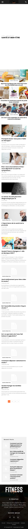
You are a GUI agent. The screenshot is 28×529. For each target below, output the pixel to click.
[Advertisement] (14, 19)
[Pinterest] (14, 517)
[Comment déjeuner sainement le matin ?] (14, 352)
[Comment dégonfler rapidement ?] (6, 462)
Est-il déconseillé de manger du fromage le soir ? (17, 453)
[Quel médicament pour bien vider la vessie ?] (14, 271)
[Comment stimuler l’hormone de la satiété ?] (6, 477)
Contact (14, 524)
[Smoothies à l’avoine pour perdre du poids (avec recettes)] (14, 94)
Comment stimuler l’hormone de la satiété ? (16, 476)
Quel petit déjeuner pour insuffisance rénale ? (16, 468)
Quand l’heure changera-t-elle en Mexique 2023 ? (12, 252)
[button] (2, 2)
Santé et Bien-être (14, 80)
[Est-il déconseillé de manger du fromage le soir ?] (6, 454)
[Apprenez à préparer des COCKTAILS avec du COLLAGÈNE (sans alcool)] (14, 77)
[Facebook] (9, 517)
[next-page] (18, 401)
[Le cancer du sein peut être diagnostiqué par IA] (14, 188)
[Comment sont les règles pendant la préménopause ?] (6, 446)
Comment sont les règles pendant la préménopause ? (16, 445)
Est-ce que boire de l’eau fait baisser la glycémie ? (12, 335)
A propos (23, 523)
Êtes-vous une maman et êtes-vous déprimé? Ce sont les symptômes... (12, 168)
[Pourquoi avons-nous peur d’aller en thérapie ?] (14, 131)
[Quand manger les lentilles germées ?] (14, 377)
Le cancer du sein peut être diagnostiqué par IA (11, 197)
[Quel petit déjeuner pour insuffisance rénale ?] (6, 469)
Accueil (3, 35)
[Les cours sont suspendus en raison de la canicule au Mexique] (14, 111)
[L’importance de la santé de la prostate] (14, 215)
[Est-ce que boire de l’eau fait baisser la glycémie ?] (14, 326)
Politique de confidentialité (13, 523)
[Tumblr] (18, 517)
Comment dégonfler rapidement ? (17, 460)
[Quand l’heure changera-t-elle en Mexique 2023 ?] (14, 243)
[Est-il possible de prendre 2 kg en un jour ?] (14, 298)
